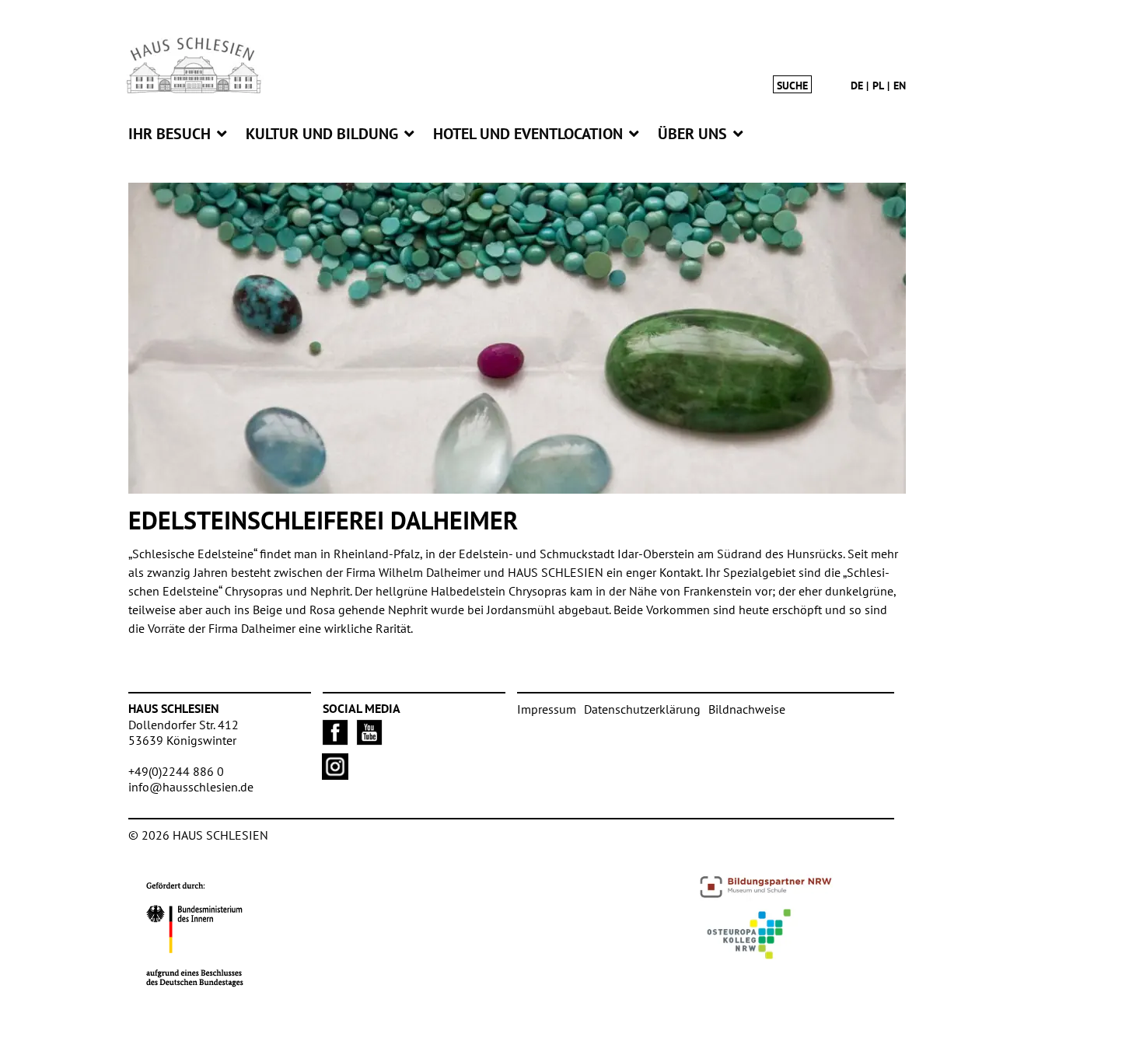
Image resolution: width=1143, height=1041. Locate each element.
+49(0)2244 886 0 (176, 771)
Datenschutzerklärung (642, 709)
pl (878, 86)
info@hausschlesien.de (190, 787)
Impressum (546, 709)
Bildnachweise (746, 709)
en (899, 86)
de (857, 86)
